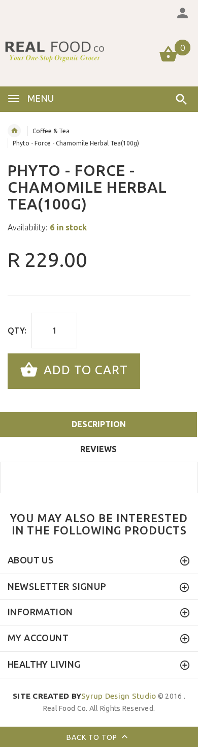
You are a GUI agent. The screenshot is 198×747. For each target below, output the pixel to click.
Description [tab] (99, 424)
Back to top (93, 737)
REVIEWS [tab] (98, 449)
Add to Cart (84, 370)
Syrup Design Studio (84, 696)
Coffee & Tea (51, 131)
